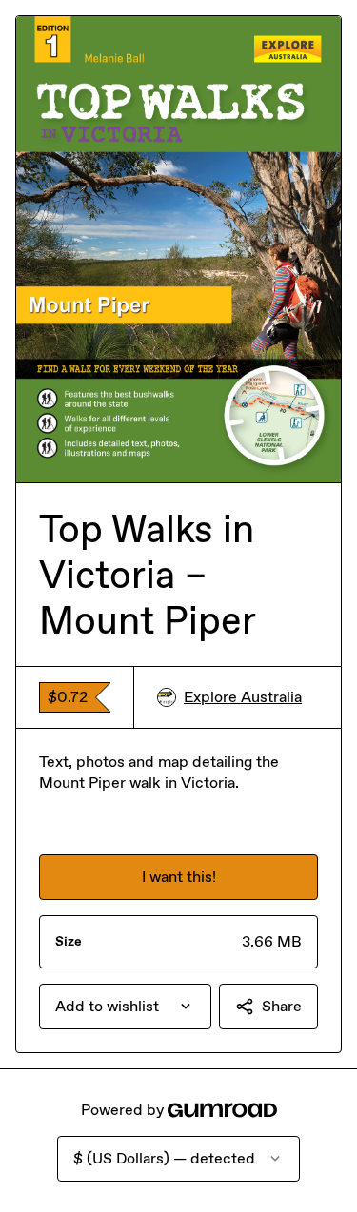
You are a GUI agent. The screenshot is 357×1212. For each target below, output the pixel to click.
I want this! (179, 877)
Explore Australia (243, 697)
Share (282, 1006)
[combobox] (125, 1006)
